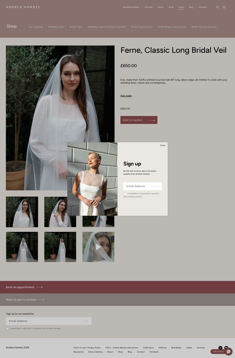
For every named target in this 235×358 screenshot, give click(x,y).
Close (162, 145)
